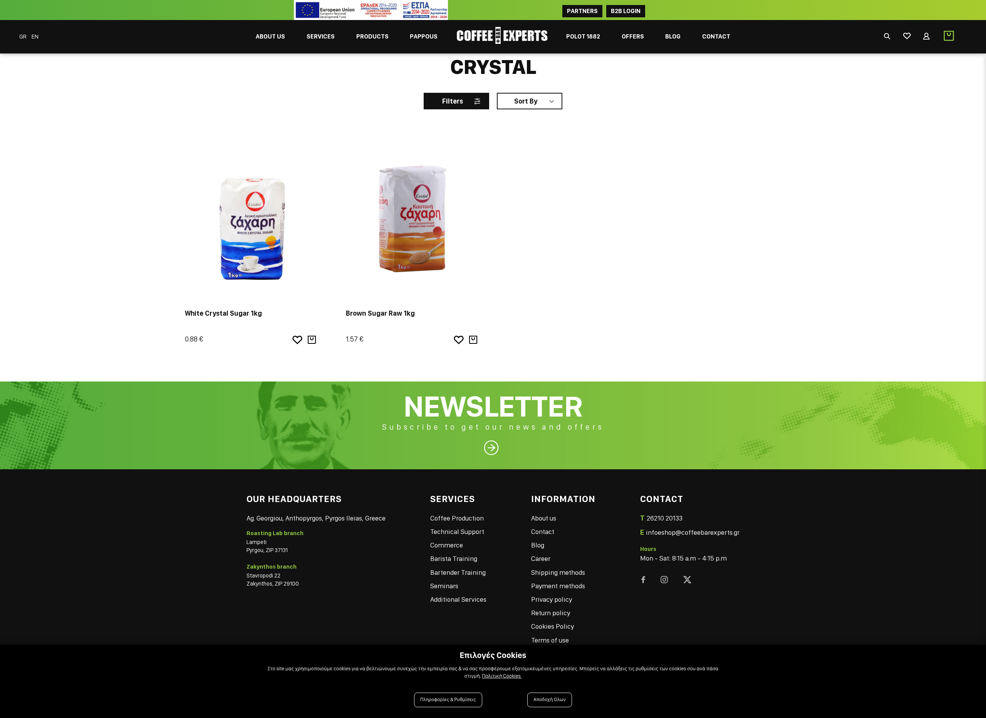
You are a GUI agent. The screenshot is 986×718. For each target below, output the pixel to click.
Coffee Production (457, 518)
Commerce (446, 545)
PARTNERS (582, 11)
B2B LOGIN (626, 11)
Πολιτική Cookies (502, 676)
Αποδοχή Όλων (549, 700)
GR (23, 36)
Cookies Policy (552, 626)
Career (540, 558)
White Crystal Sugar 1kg (223, 313)
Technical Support (457, 531)
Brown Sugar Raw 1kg (380, 313)
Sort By (525, 101)
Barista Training (453, 558)
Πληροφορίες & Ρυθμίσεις (448, 700)
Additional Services (458, 599)
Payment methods (558, 586)
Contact (542, 531)
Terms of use (550, 640)
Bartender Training (458, 572)
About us (543, 518)
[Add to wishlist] (297, 340)
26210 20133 (664, 518)
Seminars (444, 586)
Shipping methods (558, 572)
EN (35, 36)
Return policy (550, 613)
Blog (537, 545)
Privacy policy (551, 599)
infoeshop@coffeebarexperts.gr (693, 532)
